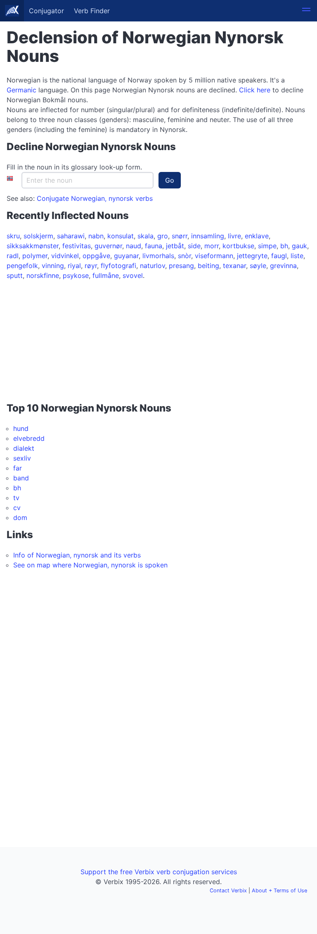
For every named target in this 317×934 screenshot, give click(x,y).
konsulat (120, 236)
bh (284, 246)
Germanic (21, 90)
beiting (208, 265)
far (17, 468)
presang (181, 265)
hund (20, 428)
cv (17, 507)
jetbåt (175, 246)
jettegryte (252, 256)
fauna (153, 246)
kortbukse (238, 246)
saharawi (71, 236)
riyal (74, 265)
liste (297, 256)
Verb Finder (92, 11)
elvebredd (29, 438)
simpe (267, 246)
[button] (306, 10)
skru (13, 236)
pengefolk (22, 265)
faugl (279, 256)
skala (145, 236)
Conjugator (46, 11)
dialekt (23, 448)
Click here (254, 90)
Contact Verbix (228, 890)
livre (234, 236)
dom (20, 517)
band (21, 478)
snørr (179, 236)
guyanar (126, 256)
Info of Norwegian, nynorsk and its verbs (77, 555)
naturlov (152, 265)
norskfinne (42, 275)
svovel (133, 275)
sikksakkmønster (33, 246)
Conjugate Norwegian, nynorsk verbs (95, 198)
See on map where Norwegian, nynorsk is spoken (90, 565)
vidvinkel (65, 256)
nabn (96, 236)
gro (162, 236)
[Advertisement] (58, 341)
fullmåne (105, 275)
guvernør (108, 246)
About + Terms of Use (279, 890)
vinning (53, 265)
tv (16, 498)
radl (13, 256)
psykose (76, 275)
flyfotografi (118, 265)
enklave (257, 236)
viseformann (214, 256)
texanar (234, 265)
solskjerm (38, 236)
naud (133, 246)
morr (211, 246)
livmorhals (158, 256)
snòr (184, 256)
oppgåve (96, 256)
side (194, 246)
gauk (299, 246)
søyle (258, 265)
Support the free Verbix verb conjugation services (158, 872)
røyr (91, 265)
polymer (34, 256)
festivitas (76, 246)
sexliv (22, 458)
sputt (15, 275)
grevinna (283, 265)
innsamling (207, 236)
